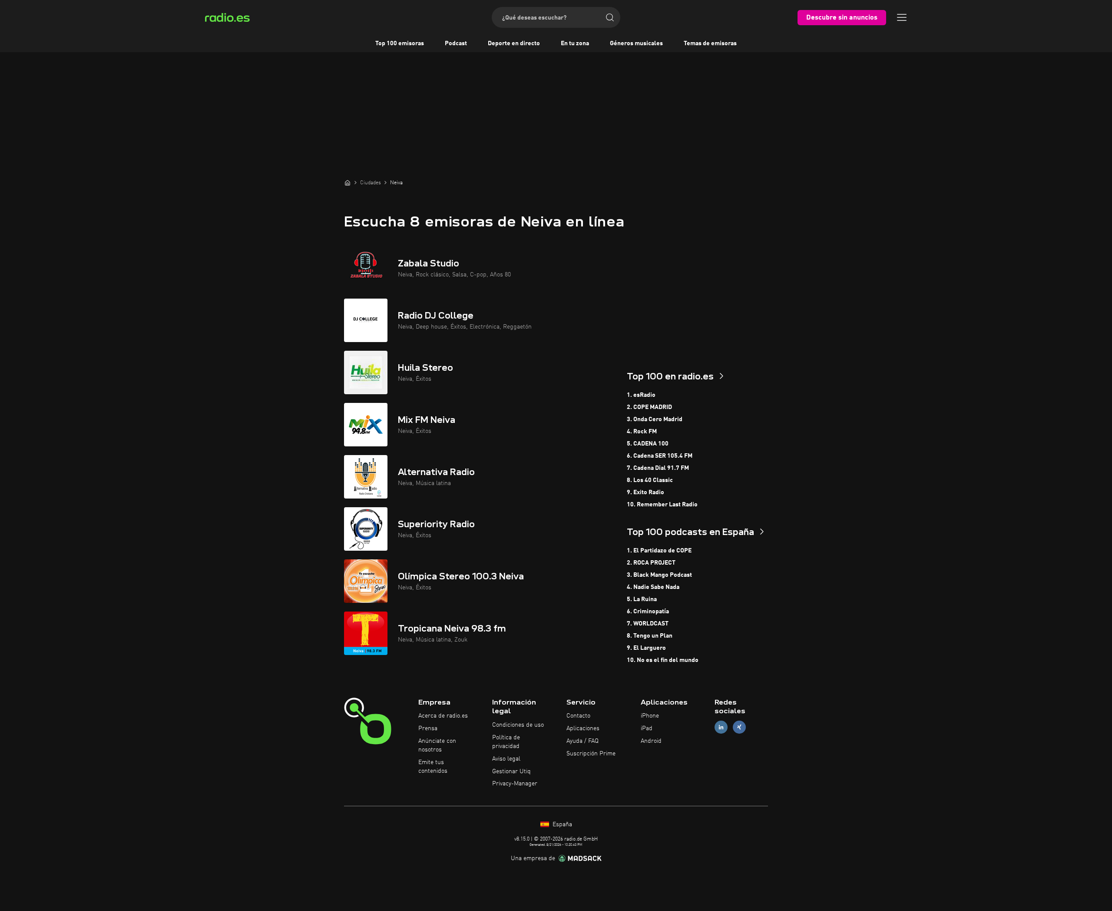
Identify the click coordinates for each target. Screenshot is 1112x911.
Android (651, 741)
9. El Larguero (646, 648)
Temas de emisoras (710, 43)
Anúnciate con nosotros (437, 745)
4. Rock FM (642, 432)
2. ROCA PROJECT (651, 563)
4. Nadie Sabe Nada (653, 587)
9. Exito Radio (645, 492)
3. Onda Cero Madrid (654, 419)
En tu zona (575, 43)
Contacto (578, 716)
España (561, 824)
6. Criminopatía (648, 611)
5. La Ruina (642, 599)
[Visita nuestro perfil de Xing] (739, 727)
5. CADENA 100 (648, 444)
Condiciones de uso (518, 725)
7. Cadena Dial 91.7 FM (658, 468)
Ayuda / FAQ (582, 741)
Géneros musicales (636, 43)
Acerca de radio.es (443, 716)
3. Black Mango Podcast (659, 575)
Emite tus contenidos (432, 766)
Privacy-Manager (514, 784)
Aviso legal (506, 759)
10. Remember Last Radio (662, 505)
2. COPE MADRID (649, 407)
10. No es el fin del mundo (662, 660)
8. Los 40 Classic (650, 480)
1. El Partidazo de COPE (659, 551)
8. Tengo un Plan (649, 636)
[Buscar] (610, 17)
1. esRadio (641, 395)
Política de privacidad (506, 742)
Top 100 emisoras (399, 43)
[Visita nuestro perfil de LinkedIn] (721, 727)
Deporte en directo (514, 43)
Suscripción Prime (591, 754)
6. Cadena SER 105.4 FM (659, 456)
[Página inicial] (347, 182)
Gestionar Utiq (511, 771)
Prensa (427, 728)
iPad (646, 728)
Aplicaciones (582, 728)
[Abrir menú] (902, 17)
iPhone (650, 716)
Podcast (456, 43)
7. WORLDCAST (648, 624)
